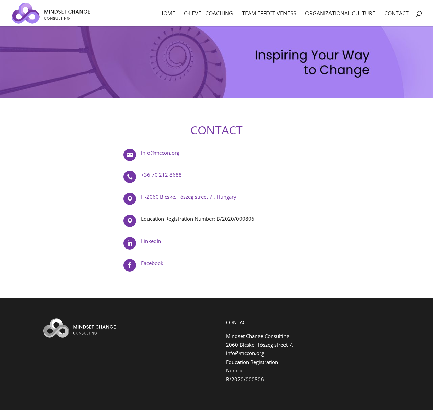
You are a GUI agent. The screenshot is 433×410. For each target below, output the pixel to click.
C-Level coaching (208, 14)
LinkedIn (151, 241)
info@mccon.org (160, 152)
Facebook (152, 263)
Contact (396, 14)
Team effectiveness (269, 14)
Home (167, 14)
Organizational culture (340, 14)
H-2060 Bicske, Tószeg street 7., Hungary (188, 196)
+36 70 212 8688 (161, 174)
